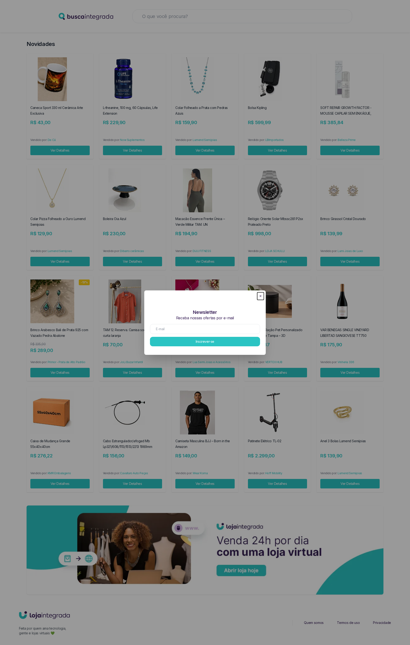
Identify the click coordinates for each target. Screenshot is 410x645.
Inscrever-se (205, 341)
